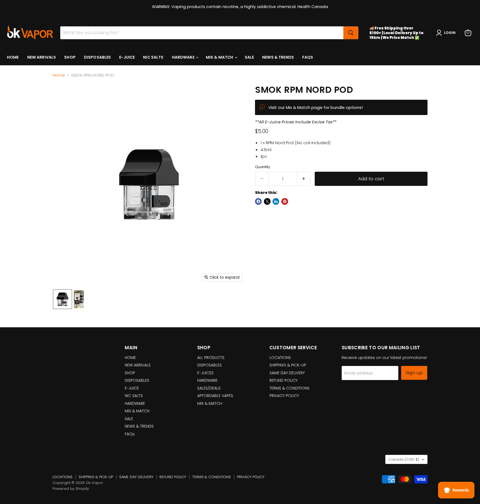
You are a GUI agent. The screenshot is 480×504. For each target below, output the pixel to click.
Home (58, 75)
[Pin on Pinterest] (284, 201)
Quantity (262, 167)
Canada (403, 459)
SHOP (70, 57)
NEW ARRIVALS (41, 57)
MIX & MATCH (220, 57)
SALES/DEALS (209, 388)
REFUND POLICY (283, 380)
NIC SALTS (153, 57)
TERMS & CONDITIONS (289, 388)
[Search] (350, 32)
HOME (13, 57)
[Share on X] (267, 201)
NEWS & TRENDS (278, 57)
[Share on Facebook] (258, 201)
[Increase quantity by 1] (304, 179)
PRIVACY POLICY (284, 395)
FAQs (307, 57)
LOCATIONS (280, 357)
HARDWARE (183, 57)
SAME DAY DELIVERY (287, 373)
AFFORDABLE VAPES (215, 395)
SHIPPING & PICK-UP (287, 365)
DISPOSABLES (97, 57)
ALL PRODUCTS (210, 357)
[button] (447, 32)
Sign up (414, 372)
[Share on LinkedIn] (275, 201)
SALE (249, 57)
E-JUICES (205, 373)
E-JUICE (127, 57)
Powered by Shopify (70, 488)
